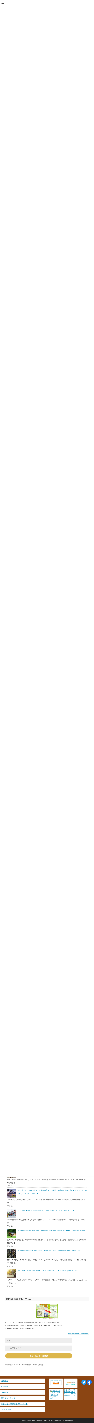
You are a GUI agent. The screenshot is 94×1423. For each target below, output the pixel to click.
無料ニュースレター (9, 1398)
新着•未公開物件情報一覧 (78, 1334)
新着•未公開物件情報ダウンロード (14, 1404)
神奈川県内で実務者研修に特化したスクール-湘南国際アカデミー (70, 1393)
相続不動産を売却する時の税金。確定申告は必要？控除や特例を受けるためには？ (50, 1250)
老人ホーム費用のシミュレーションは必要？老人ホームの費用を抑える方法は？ (49, 1271)
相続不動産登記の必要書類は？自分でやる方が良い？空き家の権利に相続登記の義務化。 (52, 1230)
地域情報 (4, 1387)
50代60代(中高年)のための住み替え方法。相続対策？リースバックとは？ (46, 1210)
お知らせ (4, 1392)
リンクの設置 (6, 1410)
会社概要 (4, 1381)
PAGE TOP (89, 1378)
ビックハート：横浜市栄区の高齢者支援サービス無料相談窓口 (45, 1420)
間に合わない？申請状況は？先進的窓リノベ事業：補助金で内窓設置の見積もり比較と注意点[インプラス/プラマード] (52, 1192)
